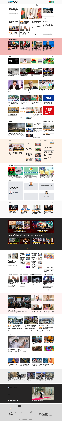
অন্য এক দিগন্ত (44, 408)
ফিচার (9, 315)
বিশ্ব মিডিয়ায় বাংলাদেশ (47, 121)
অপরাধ (21, 274)
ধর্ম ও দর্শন (41, 315)
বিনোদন (10, 294)
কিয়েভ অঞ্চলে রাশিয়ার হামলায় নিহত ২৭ (16, 133)
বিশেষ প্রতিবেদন (11, 165)
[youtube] (42, 5)
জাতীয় (9, 105)
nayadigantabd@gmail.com (42, 415)
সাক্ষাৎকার (10, 202)
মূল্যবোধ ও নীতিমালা (31, 411)
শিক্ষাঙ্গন (45, 274)
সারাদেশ (10, 252)
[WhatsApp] (44, 5)
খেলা (9, 79)
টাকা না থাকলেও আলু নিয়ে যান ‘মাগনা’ (13, 400)
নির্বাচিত (10, 56)
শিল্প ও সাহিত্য (26, 315)
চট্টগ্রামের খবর (46, 252)
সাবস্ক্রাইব (19, 406)
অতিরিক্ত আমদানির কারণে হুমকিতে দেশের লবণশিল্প (46, 175)
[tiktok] (43, 5)
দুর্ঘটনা (33, 274)
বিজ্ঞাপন (31, 412)
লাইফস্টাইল (10, 334)
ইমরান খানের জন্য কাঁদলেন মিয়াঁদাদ (15, 89)
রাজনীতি (10, 140)
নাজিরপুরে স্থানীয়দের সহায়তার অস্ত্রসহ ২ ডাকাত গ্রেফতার (34, 254)
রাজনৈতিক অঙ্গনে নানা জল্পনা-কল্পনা (13, 175)
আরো (52, 39)
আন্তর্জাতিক (10, 121)
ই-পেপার (42, 408)
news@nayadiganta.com (44, 414)
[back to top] (60, 430)
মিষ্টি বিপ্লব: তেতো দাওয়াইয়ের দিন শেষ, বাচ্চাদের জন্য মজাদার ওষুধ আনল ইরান (36, 353)
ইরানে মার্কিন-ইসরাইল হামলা (13, 39)
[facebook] (41, 5)
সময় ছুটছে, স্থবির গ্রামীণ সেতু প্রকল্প (28, 175)
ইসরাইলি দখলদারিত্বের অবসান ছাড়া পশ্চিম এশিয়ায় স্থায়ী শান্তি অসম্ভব (31, 378)
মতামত (10, 180)
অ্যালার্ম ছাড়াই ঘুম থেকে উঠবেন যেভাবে (15, 349)
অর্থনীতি (45, 140)
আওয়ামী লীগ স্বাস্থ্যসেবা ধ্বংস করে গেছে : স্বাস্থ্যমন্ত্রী (34, 258)
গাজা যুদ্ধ (10, 370)
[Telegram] (45, 5)
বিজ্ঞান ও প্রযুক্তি (11, 356)
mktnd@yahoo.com (49, 415)
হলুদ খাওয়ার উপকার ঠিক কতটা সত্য (48, 342)
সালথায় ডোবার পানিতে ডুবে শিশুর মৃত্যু (22, 254)
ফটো (9, 386)
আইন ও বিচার (10, 274)
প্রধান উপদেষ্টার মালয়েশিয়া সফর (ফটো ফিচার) (38, 400)
